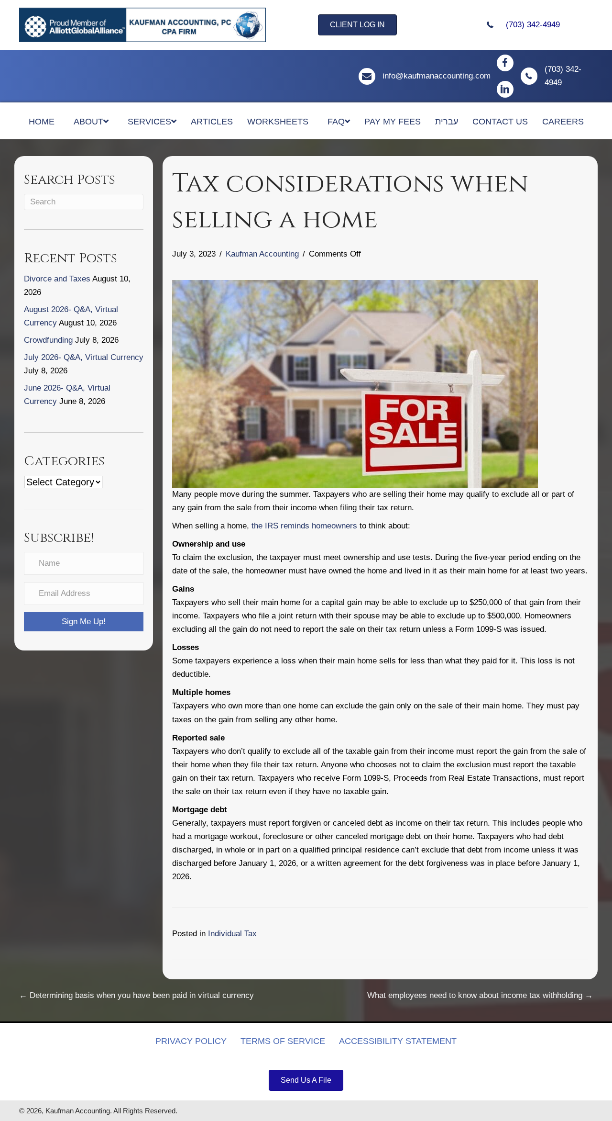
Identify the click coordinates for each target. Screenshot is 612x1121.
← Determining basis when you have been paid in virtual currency (136, 995)
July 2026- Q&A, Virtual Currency (83, 357)
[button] (83, 621)
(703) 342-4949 (533, 24)
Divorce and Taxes (57, 278)
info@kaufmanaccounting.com (436, 75)
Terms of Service (282, 1041)
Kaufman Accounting (262, 253)
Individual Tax (232, 933)
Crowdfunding (48, 340)
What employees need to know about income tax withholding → (480, 995)
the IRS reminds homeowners (304, 525)
